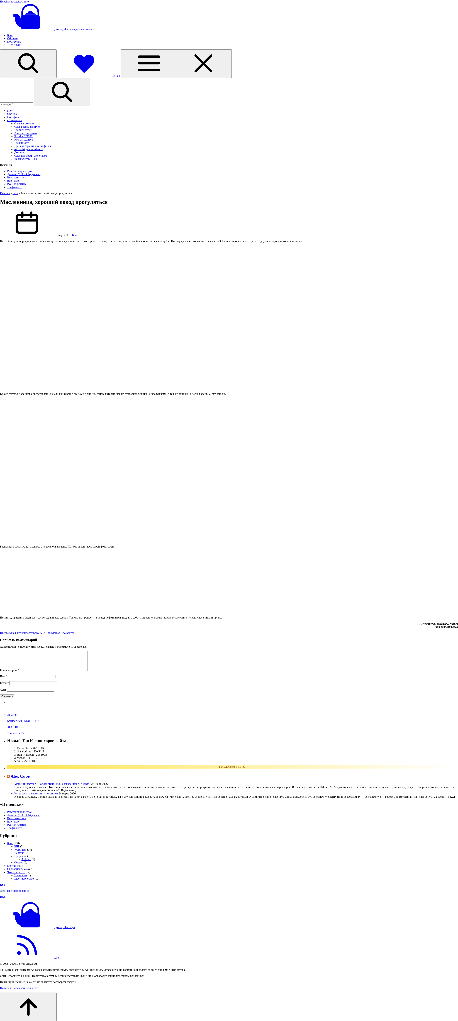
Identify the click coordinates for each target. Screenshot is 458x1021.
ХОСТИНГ (14, 726)
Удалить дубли (23, 129)
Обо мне (12, 38)
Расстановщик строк (19, 171)
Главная (5, 193)
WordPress (20, 849)
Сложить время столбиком (30, 155)
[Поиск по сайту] (28, 63)
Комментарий (9, 670)
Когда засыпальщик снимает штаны (36, 793)
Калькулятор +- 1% (25, 158)
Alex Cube (20, 776)
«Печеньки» (14, 44)
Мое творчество (24, 878)
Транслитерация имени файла (32, 146)
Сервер (18, 862)
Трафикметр (21, 142)
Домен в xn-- (22, 152)
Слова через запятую (27, 126)
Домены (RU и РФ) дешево (23, 174)
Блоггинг (13, 865)
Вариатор (13, 180)
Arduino (26, 859)
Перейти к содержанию (14, 1)
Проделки (20, 856)
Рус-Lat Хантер (23, 139)
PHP (17, 846)
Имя (3, 676)
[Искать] (62, 92)
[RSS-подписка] (27, 957)
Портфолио (14, 41)
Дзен (57, 957)
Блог (10, 35)
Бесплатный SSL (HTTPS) (23, 720)
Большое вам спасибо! (232, 766)
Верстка (19, 852)
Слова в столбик (24, 123)
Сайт (3, 689)
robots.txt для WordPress (28, 149)
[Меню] (176, 63)
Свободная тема (17, 868)
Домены (12, 714)
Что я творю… (16, 872)
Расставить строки (25, 133)
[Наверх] (28, 1007)
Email (4, 682)
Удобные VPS (15, 733)
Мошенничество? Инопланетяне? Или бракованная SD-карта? (52, 783)
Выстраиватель (16, 177)
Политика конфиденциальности (19, 988)
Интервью (20, 875)
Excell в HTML (23, 136)
